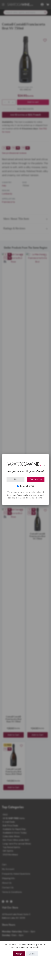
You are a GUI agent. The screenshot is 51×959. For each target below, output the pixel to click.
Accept (19, 954)
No (15, 479)
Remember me (27, 486)
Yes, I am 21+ (36, 479)
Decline (32, 954)
